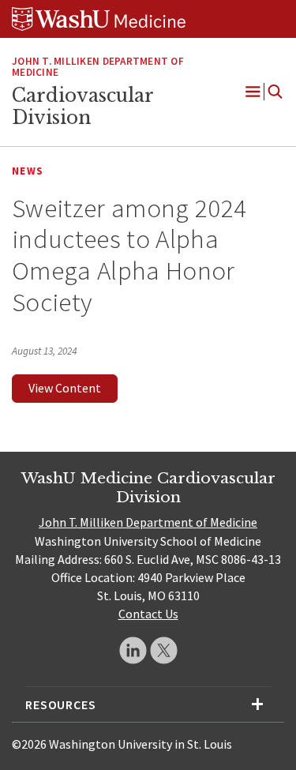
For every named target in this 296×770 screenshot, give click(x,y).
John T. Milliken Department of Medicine (148, 522)
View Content (64, 388)
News (27, 171)
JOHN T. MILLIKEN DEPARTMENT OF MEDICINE (98, 67)
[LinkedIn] (133, 650)
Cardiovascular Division (82, 107)
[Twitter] (164, 650)
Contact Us (148, 614)
